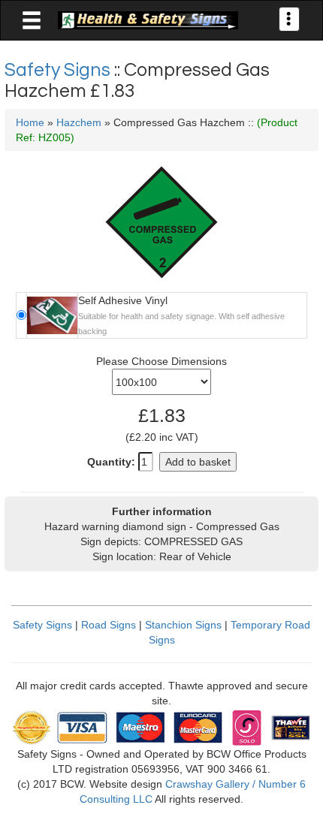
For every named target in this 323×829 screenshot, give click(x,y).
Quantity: (111, 462)
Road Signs (108, 625)
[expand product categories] (31, 21)
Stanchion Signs (183, 625)
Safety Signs (59, 70)
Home (30, 122)
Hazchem (78, 122)
